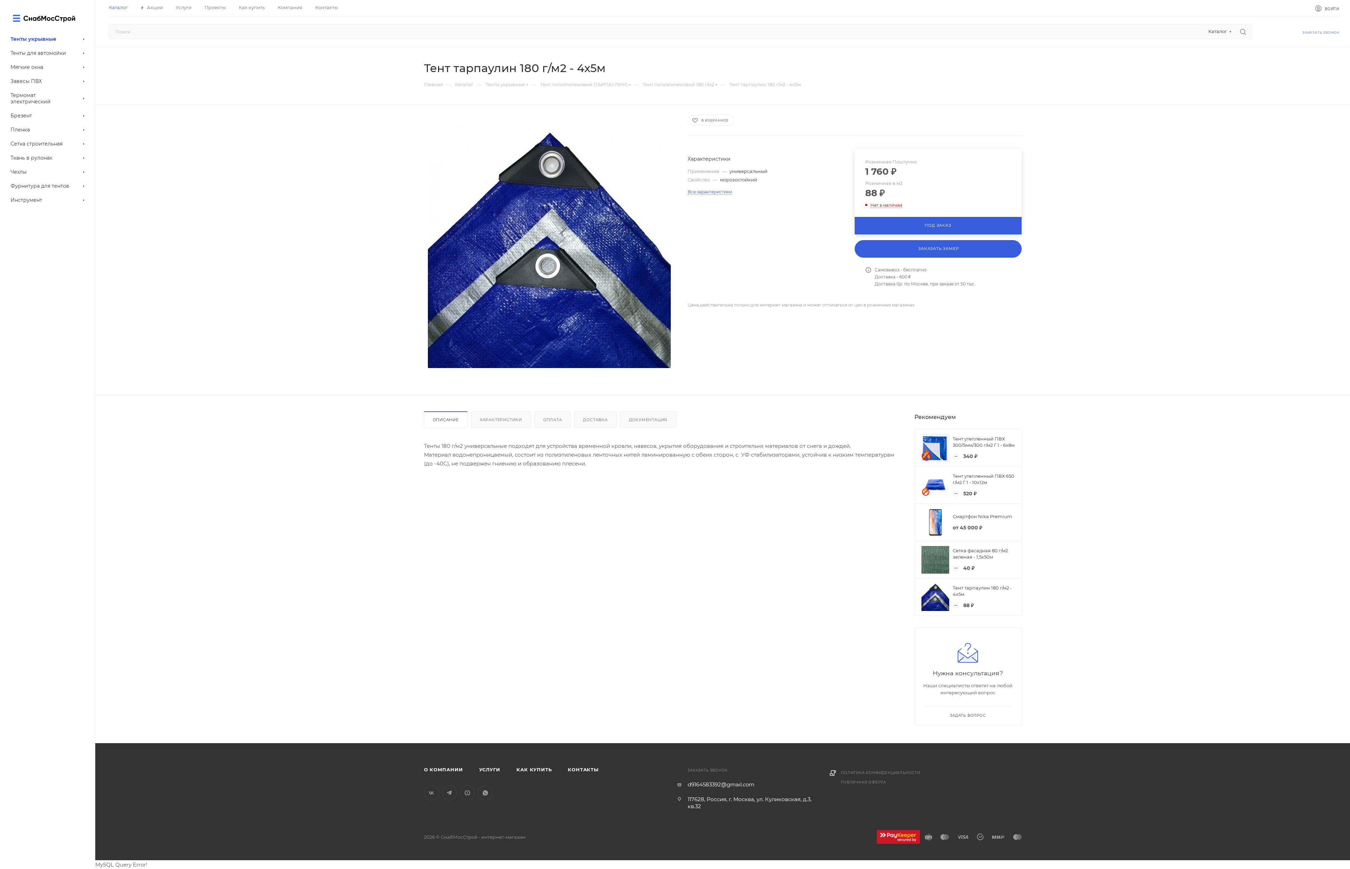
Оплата (552, 419)
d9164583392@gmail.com (721, 784)
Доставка (595, 419)
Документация (648, 419)
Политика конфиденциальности (880, 773)
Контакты (583, 769)
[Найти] (1243, 31)
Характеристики (501, 419)
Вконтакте (431, 792)
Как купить (534, 769)
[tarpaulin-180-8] (549, 246)
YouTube (467, 792)
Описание (446, 419)
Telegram (449, 792)
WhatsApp (485, 792)
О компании (443, 769)
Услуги (490, 769)
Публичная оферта (863, 782)
